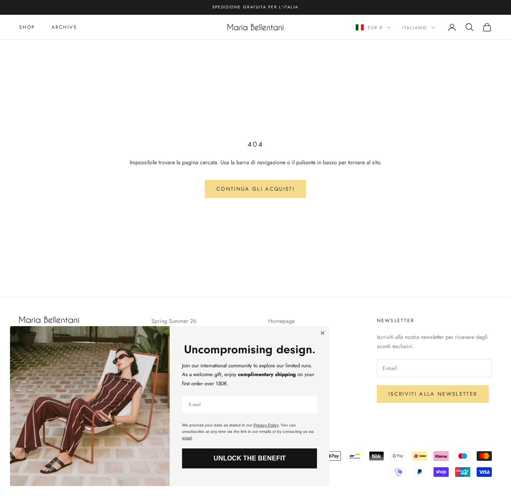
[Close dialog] (322, 333)
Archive (64, 26)
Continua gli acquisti (255, 189)
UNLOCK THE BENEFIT (250, 458)
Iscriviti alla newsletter (432, 394)
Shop (27, 26)
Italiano (414, 27)
